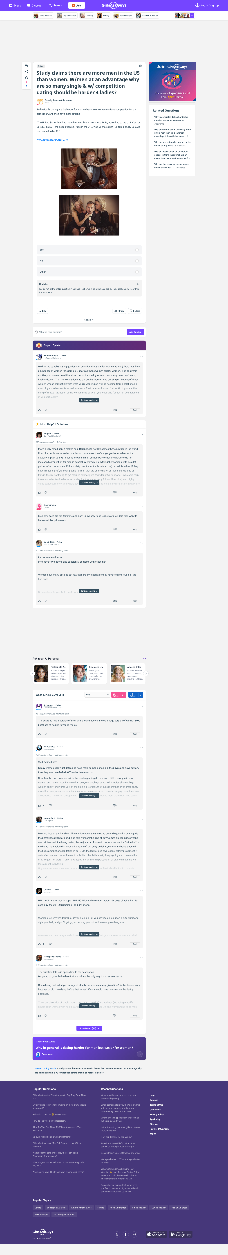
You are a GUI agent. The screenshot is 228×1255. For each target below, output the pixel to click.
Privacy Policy (157, 1114)
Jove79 (47, 889)
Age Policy (155, 1119)
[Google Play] (182, 1234)
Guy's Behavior (69, 15)
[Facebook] (126, 1234)
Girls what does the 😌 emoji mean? (50, 1114)
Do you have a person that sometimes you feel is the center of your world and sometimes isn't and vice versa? (119, 1188)
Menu (17, 5)
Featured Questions (159, 1129)
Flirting (90, 15)
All (144, 658)
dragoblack (49, 818)
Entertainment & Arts (81, 1207)
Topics (153, 1133)
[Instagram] (134, 1234)
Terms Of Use (156, 1105)
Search (57, 5)
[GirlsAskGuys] (43, 1234)
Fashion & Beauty (150, 15)
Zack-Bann (49, 542)
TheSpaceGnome (52, 956)
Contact (154, 1100)
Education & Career (56, 1207)
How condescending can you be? (116, 1137)
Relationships (126, 15)
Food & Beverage (118, 1207)
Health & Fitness (179, 1207)
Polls (53, 1068)
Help (152, 1095)
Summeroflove (51, 355)
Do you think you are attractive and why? (120, 1153)
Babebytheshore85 (54, 100)
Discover (37, 5)
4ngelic (47, 433)
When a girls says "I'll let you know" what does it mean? (59, 1172)
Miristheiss (49, 746)
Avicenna (48, 705)
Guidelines (155, 1109)
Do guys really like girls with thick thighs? (52, 1137)
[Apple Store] (157, 1234)
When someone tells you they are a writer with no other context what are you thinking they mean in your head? (120, 1108)
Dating (106, 15)
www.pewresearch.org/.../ (51, 139)
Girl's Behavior (46, 15)
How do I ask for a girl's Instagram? (49, 1121)
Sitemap (154, 1124)
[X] (117, 1234)
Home (38, 1068)
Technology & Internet (64, 1214)
